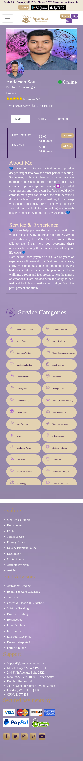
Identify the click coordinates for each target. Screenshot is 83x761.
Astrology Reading (59, 329)
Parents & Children (59, 412)
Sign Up (72, 18)
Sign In (65, 16)
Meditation (21, 460)
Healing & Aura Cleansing (62, 400)
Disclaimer (14, 553)
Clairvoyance (22, 389)
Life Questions (58, 436)
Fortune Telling (23, 400)
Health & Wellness (59, 448)
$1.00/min (45, 139)
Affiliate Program (18, 564)
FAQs (10, 531)
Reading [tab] (40, 118)
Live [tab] (18, 118)
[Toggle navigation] (7, 18)
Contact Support (17, 559)
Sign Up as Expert (18, 519)
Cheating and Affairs (25, 365)
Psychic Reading (17, 614)
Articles (12, 570)
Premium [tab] (62, 118)
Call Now (67, 146)
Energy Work (22, 412)
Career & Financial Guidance (63, 353)
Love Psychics (22, 424)
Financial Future (23, 377)
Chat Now (67, 135)
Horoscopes (57, 377)
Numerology (21, 484)
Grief (19, 436)
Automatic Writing (24, 353)
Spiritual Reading (18, 608)
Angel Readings (58, 341)
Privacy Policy (16, 542)
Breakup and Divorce (25, 329)
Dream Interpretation (60, 424)
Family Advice (58, 365)
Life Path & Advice (24, 448)
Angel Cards (21, 341)
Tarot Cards (14, 597)
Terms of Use (15, 536)
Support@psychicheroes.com (25, 663)
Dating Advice (58, 389)
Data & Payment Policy (21, 547)
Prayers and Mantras (24, 472)
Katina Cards (57, 460)
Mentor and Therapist (60, 472)
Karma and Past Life (60, 484)
